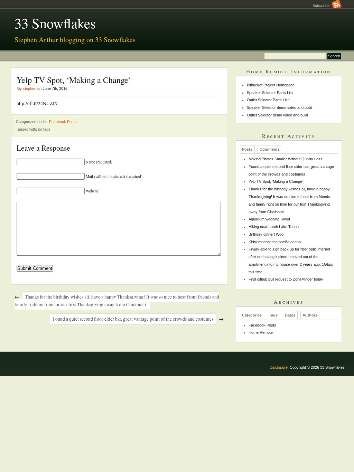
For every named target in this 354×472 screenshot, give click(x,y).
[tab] (247, 149)
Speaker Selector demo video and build (279, 107)
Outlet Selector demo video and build (277, 115)
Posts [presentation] (247, 149)
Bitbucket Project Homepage (271, 85)
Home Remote (261, 332)
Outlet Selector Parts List (268, 100)
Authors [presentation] (309, 315)
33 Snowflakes (55, 22)
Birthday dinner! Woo (266, 234)
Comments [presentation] (270, 149)
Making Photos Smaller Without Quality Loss (286, 159)
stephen (29, 88)
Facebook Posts (63, 122)
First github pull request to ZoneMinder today (286, 279)
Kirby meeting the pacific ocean (275, 242)
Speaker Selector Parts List (270, 93)
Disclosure (279, 367)
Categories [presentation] (252, 315)
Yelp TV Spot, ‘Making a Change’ (276, 181)
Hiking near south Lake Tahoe (274, 227)
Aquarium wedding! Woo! (269, 219)
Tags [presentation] (273, 315)
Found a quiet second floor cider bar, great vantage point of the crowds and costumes (133, 319)
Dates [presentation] (290, 315)
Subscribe (322, 5)
